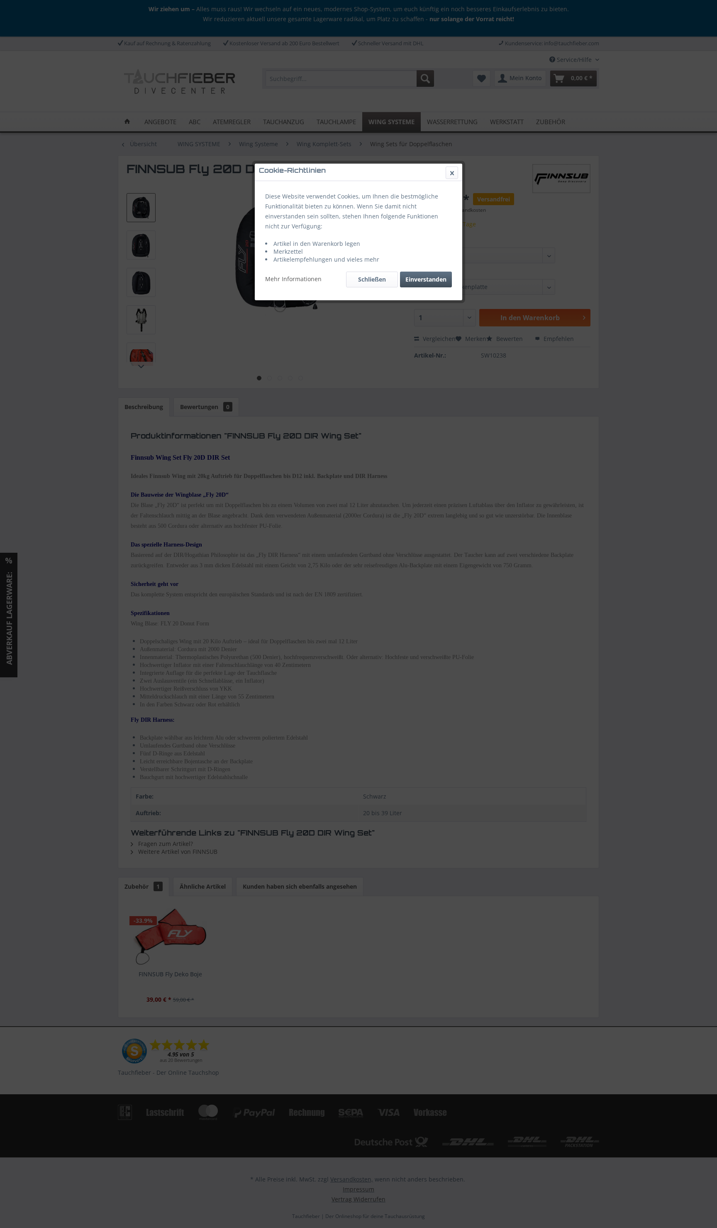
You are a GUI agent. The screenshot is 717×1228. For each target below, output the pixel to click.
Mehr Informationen (293, 279)
